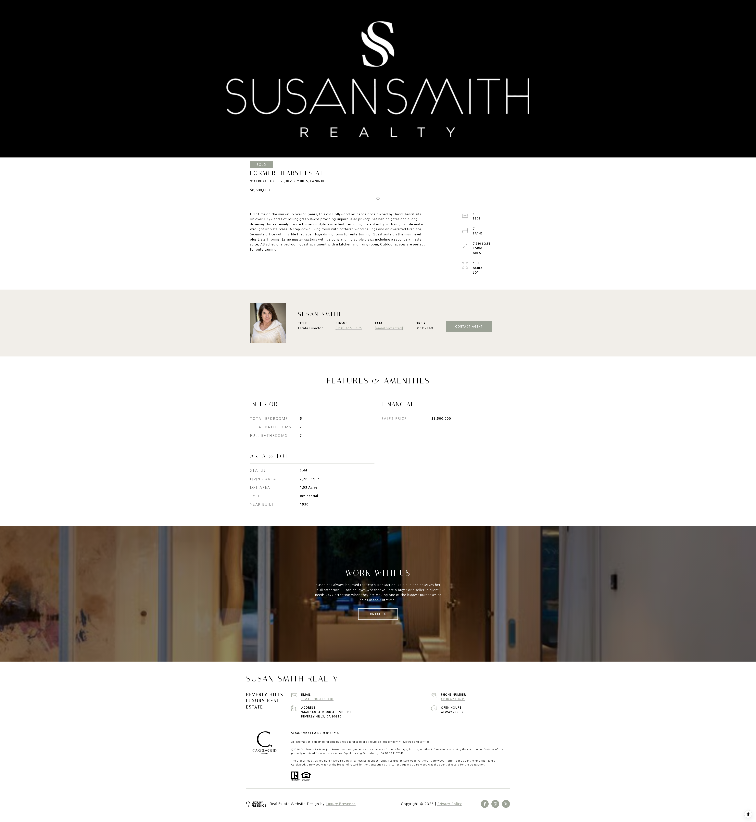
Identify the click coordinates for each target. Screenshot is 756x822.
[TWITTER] (506, 804)
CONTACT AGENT (469, 326)
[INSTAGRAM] (495, 804)
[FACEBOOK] (485, 804)
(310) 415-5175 (348, 328)
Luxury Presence (341, 804)
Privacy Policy (449, 804)
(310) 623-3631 (453, 699)
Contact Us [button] (378, 614)
